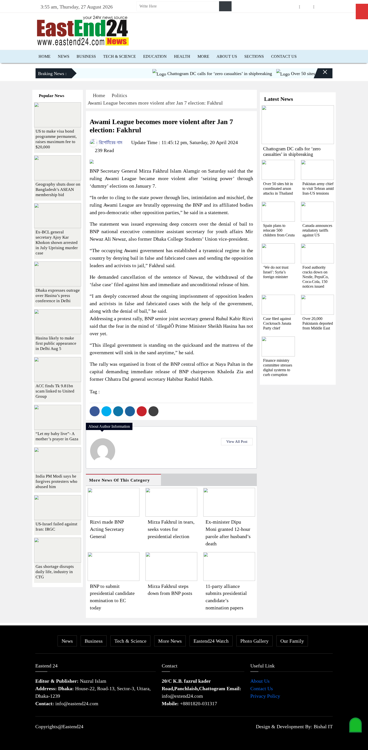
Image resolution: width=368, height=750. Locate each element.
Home (45, 56)
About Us (227, 56)
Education (155, 56)
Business (86, 56)
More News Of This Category (119, 480)
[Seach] (225, 6)
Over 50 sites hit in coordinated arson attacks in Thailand (278, 188)
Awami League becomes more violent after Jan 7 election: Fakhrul (155, 103)
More (203, 56)
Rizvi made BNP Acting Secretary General (107, 529)
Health (182, 56)
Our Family (292, 641)
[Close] (320, 75)
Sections (254, 56)
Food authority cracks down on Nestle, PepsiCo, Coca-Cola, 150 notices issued (315, 276)
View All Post (236, 442)
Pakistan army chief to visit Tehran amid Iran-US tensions (318, 188)
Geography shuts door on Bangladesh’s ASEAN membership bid (58, 189)
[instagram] (306, 7)
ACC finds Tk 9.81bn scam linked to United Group (55, 391)
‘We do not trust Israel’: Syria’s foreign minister (275, 272)
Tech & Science (119, 56)
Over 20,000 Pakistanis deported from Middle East (317, 323)
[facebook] (292, 7)
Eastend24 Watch (211, 641)
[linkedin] (320, 7)
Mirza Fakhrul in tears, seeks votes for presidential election (171, 529)
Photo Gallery (254, 641)
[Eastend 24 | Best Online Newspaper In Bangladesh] (82, 30)
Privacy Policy (265, 696)
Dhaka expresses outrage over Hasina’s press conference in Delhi (58, 295)
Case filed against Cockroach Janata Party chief (277, 323)
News (63, 56)
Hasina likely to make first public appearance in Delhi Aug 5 (56, 343)
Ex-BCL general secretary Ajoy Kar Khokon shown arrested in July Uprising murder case (57, 242)
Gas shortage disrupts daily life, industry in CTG (55, 571)
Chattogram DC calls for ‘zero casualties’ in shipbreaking (210, 73)
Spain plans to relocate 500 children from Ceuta (279, 230)
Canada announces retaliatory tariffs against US (317, 230)
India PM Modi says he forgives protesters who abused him (56, 481)
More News (170, 641)
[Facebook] (95, 411)
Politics (119, 95)
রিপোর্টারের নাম (110, 142)
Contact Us (284, 56)
